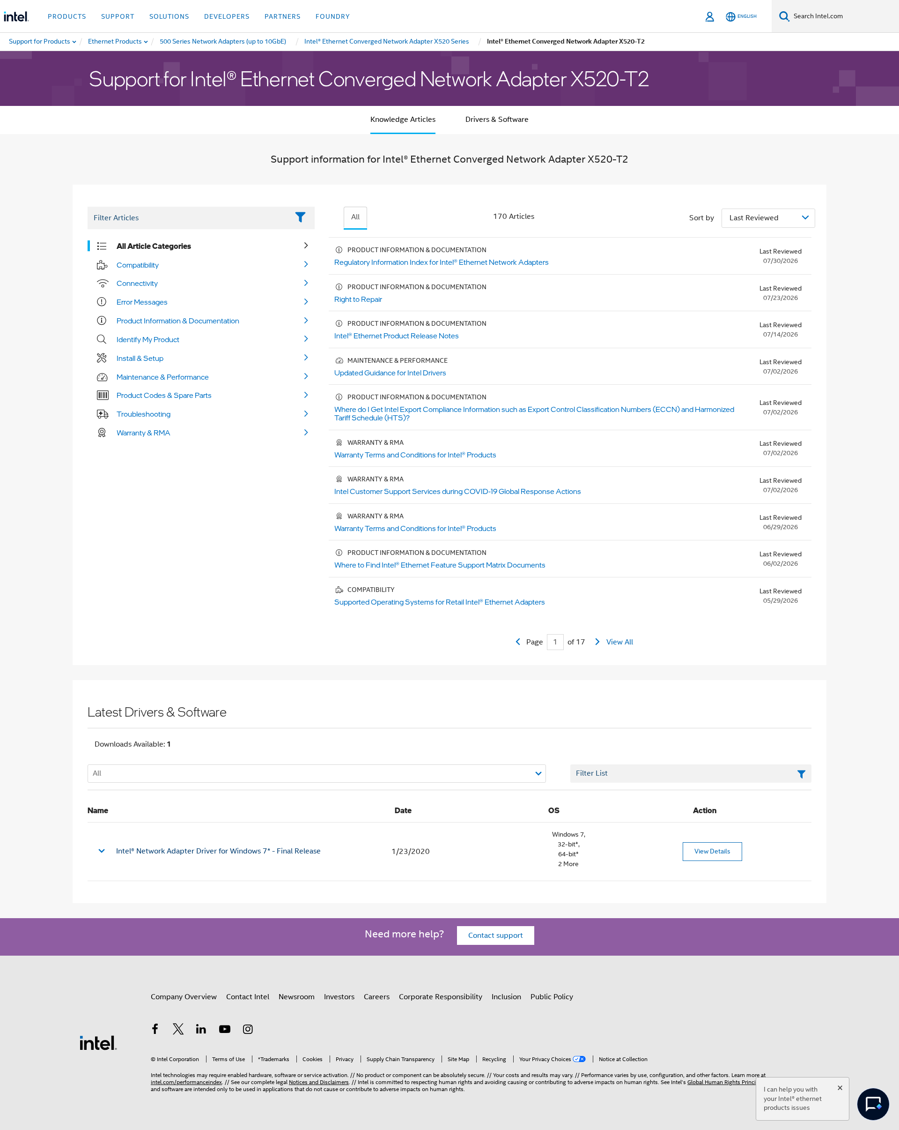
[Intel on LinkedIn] (201, 1030)
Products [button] (67, 16)
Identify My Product (148, 339)
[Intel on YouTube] (225, 1030)
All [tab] (355, 217)
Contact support (495, 935)
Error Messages (142, 302)
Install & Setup (140, 358)
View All (619, 642)
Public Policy (552, 997)
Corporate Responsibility (440, 997)
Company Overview (184, 997)
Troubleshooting (143, 414)
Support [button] (117, 16)
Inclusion (506, 997)
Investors (339, 997)
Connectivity (137, 283)
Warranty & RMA (143, 432)
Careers (377, 997)
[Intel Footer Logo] (98, 1042)
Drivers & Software (497, 119)
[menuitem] (115, 41)
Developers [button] (227, 16)
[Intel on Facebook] (155, 1030)
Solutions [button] (169, 16)
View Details (712, 851)
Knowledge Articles (402, 119)
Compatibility (138, 264)
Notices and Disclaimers (319, 1081)
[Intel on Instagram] (248, 1030)
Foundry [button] (333, 16)
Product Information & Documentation (178, 320)
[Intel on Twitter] (178, 1030)
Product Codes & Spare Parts (164, 395)
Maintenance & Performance (163, 377)
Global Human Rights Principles (726, 1081)
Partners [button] (283, 16)
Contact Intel (247, 997)
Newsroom (297, 997)
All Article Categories (154, 246)
